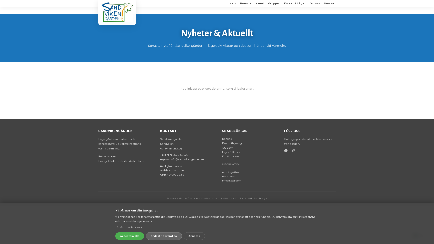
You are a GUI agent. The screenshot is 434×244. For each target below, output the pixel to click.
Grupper (227, 147)
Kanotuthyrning (232, 143)
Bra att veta (228, 176)
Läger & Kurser (231, 152)
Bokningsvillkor (231, 172)
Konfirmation (230, 156)
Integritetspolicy (231, 180)
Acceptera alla (129, 236)
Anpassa (194, 236)
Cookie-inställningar (256, 198)
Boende (227, 138)
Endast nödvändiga (164, 236)
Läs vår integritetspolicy (128, 227)
